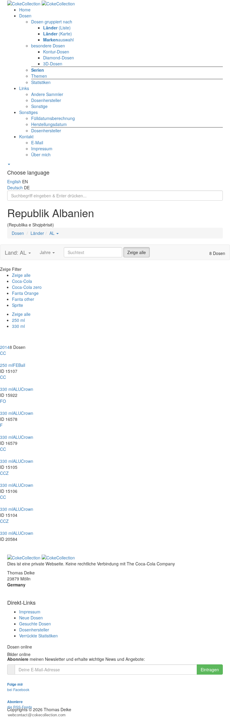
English (14, 181)
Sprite (17, 305)
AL (52, 233)
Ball (21, 365)
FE (15, 365)
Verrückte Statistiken (38, 636)
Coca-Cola (22, 281)
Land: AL (16, 252)
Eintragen (210, 670)
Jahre (46, 252)
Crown (27, 389)
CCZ (4, 473)
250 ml (18, 320)
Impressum (29, 612)
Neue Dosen (31, 618)
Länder (37, 233)
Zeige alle (136, 252)
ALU (17, 389)
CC (3, 353)
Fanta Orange (25, 293)
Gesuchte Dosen (35, 624)
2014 (5, 347)
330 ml (18, 326)
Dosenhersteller (34, 630)
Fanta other (23, 299)
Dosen (18, 233)
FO (3, 401)
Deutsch (15, 187)
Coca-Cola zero (27, 287)
